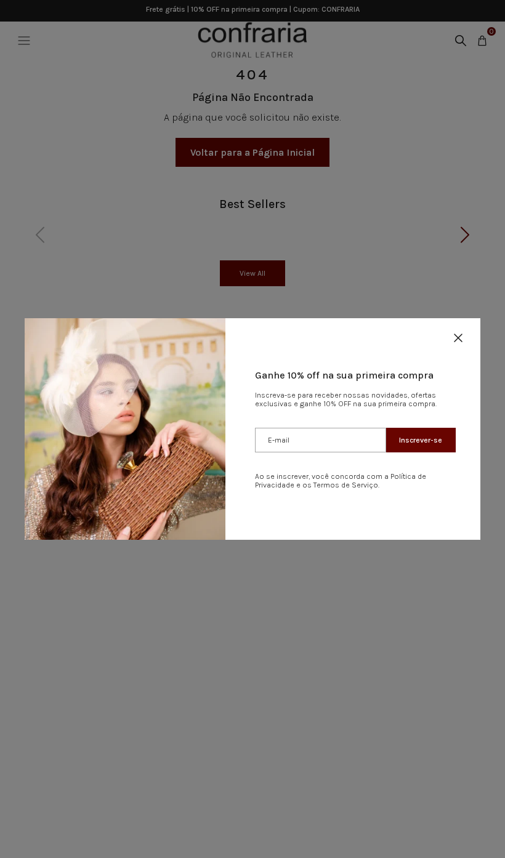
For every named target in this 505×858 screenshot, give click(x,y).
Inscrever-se (420, 440)
